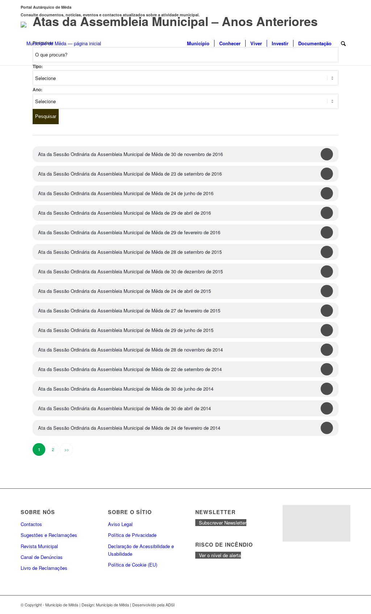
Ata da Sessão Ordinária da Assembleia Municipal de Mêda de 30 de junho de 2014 (125, 388)
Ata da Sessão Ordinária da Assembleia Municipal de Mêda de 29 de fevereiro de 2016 (129, 232)
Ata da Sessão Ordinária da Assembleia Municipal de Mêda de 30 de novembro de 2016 (130, 154)
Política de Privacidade (132, 534)
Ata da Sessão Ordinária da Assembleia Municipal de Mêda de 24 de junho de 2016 (125, 193)
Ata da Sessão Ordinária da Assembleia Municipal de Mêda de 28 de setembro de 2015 (130, 251)
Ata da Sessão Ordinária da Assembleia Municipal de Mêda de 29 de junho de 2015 (125, 330)
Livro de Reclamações (44, 567)
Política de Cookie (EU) (132, 564)
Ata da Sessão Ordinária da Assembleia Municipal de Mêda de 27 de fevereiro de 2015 (129, 310)
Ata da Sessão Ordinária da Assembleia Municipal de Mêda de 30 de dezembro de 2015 (130, 271)
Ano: (37, 90)
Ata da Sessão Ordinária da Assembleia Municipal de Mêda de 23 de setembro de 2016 (130, 173)
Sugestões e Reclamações (49, 534)
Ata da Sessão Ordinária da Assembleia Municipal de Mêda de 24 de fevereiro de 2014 (129, 427)
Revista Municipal (39, 546)
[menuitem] (198, 43)
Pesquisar (45, 116)
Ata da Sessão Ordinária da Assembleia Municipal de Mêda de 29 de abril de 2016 (124, 212)
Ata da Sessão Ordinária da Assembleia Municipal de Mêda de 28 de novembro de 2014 (130, 349)
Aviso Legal (120, 524)
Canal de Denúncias (42, 557)
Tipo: (38, 66)
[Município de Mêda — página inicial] (61, 43)
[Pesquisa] (343, 43)
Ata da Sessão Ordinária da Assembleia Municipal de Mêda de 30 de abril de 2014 (124, 408)
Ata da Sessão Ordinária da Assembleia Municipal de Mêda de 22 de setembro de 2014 (130, 369)
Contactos (31, 524)
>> (66, 449)
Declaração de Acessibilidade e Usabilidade (141, 550)
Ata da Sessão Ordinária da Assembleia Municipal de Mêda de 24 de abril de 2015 (124, 290)
